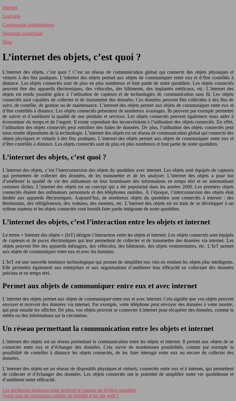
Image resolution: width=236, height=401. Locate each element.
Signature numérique (22, 33)
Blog (7, 42)
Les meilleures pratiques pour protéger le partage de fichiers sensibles (69, 390)
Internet (9, 7)
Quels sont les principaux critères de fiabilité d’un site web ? (60, 395)
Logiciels (11, 16)
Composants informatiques (28, 24)
